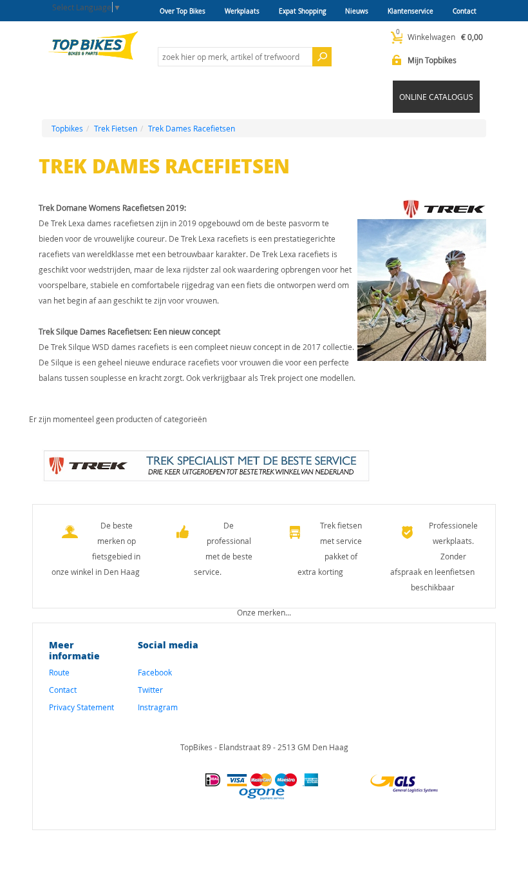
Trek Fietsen (115, 128)
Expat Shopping (302, 11)
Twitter (150, 689)
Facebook (155, 672)
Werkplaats (242, 11)
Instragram (158, 707)
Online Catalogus (436, 97)
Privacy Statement (81, 707)
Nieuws (356, 11)
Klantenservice (410, 11)
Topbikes (67, 128)
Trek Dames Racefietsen (191, 128)
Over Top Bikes (182, 11)
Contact (464, 11)
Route (59, 672)
